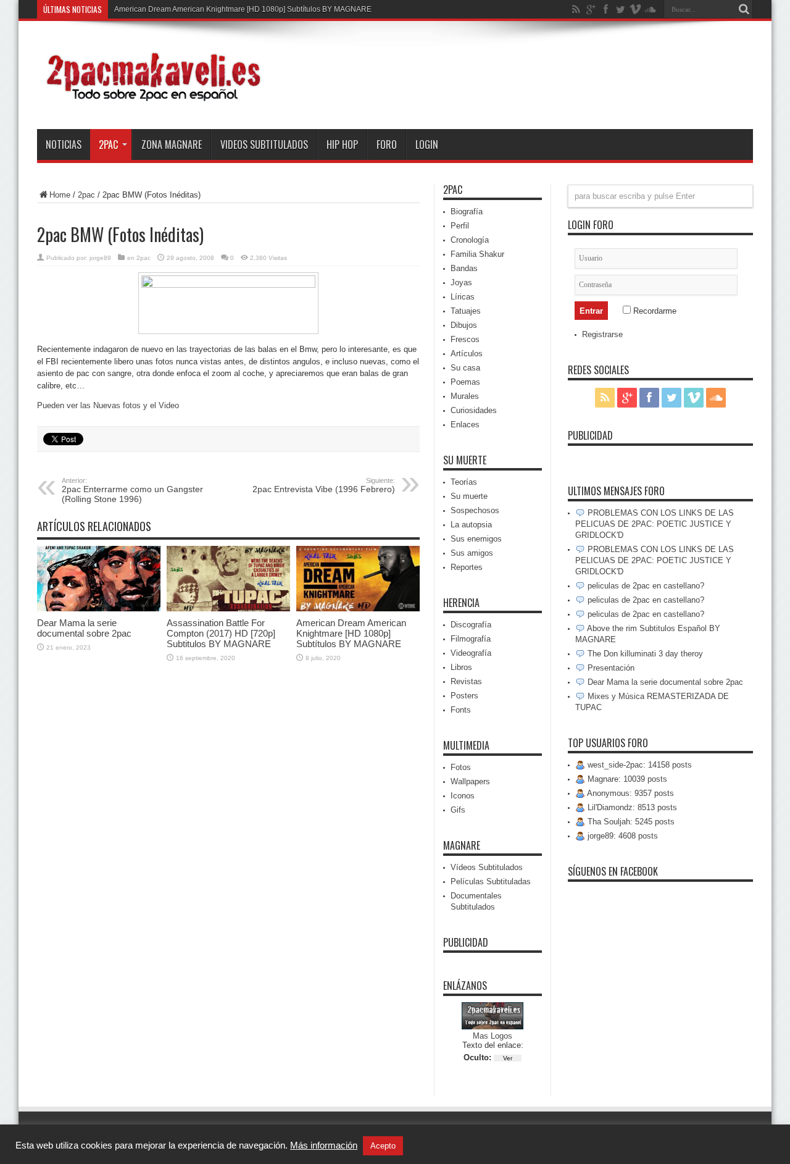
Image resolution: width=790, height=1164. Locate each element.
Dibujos (464, 325)
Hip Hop (342, 144)
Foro (386, 144)
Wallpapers (470, 781)
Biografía (467, 211)
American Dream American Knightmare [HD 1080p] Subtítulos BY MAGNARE (243, 9)
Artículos (467, 353)
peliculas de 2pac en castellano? (644, 585)
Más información (323, 1145)
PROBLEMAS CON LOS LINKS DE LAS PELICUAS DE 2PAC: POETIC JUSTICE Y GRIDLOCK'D (654, 524)
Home (59, 194)
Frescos (465, 339)
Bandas (464, 268)
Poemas (465, 382)
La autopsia (471, 524)
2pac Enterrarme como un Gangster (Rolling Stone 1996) (132, 490)
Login (426, 144)
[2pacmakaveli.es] (151, 98)
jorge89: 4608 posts (621, 835)
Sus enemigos (476, 538)
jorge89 (100, 257)
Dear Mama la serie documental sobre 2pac (84, 628)
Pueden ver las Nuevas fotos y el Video (108, 405)
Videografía (471, 653)
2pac (108, 144)
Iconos (463, 795)
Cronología (470, 240)
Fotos (461, 767)
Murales (465, 396)
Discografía (471, 624)
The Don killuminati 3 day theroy (644, 653)
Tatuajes (466, 311)
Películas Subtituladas (491, 881)
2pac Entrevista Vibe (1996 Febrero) (323, 485)
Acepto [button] (383, 1145)
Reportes (467, 567)
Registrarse (602, 334)
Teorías (464, 482)
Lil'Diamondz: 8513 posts (631, 807)
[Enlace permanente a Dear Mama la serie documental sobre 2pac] (98, 608)
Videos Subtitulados (264, 144)
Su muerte (469, 496)
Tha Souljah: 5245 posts (630, 821)
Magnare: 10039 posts (626, 779)
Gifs (458, 809)
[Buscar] (743, 9)
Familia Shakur (477, 254)
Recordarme (653, 311)
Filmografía (471, 638)
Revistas (466, 681)
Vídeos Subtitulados (487, 867)
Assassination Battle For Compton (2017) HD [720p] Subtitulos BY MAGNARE (221, 633)
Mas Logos (492, 1035)
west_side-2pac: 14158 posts (638, 764)
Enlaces (465, 424)
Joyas (461, 282)
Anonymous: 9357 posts (629, 793)
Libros (461, 667)
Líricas (463, 296)
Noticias (63, 144)
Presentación (609, 667)
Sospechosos (475, 510)
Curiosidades (474, 410)
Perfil (460, 225)
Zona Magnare (171, 144)
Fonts (461, 709)
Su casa (465, 367)
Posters (464, 695)
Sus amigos (472, 553)
